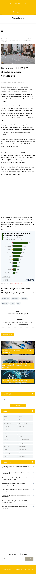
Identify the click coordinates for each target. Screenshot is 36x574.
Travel (20, 453)
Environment (22, 429)
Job (18, 303)
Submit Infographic (20, 4)
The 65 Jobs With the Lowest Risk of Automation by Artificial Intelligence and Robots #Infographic (16, 381)
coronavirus (15, 298)
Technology (7, 453)
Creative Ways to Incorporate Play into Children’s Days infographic (16, 472)
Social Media (22, 446)
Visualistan (19, 569)
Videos (5, 456)
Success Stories (23, 449)
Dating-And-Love (23, 423)
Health (12, 303)
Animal (5, 416)
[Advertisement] (18, 196)
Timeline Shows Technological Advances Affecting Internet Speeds (13, 484)
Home (11, 4)
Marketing (6, 446)
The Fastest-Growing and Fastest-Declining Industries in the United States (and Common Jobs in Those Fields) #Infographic (17, 365)
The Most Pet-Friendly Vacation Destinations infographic (15, 507)
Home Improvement (24, 439)
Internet (6, 443)
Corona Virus (5, 298)
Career (21, 420)
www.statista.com (17, 284)
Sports (5, 449)
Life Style (21, 443)
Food (5, 436)
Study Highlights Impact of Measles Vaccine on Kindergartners (15, 490)
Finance (21, 433)
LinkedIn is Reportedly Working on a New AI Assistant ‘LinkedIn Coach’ (16, 351)
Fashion (6, 433)
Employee (4, 303)
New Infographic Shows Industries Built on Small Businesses (16, 495)
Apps (20, 416)
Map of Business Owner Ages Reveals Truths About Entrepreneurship (15, 478)
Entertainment (7, 429)
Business (6, 420)
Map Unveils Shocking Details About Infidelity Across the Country (15, 501)
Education (21, 426)
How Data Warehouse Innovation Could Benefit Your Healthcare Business (15, 467)
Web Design (22, 456)
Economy (24, 298)
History (6, 439)
